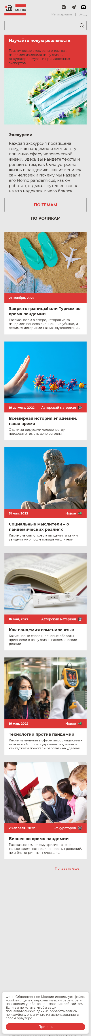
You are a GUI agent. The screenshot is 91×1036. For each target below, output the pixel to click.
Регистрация (61, 14)
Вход (82, 14)
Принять (45, 1027)
